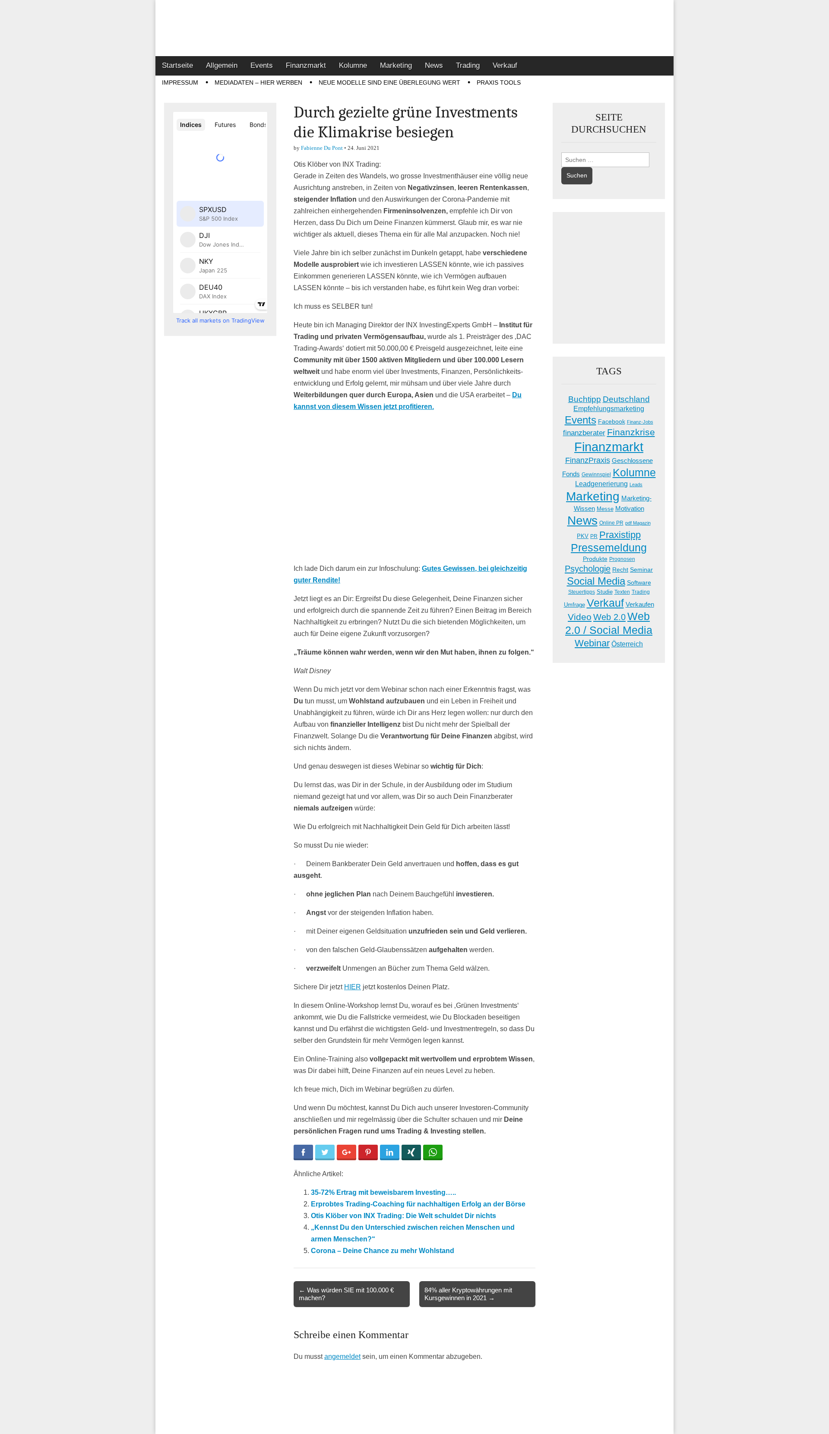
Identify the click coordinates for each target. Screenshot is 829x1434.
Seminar (641, 570)
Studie (605, 592)
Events (261, 65)
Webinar (592, 643)
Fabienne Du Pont (322, 148)
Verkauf (505, 65)
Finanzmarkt (306, 65)
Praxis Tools (499, 82)
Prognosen (622, 559)
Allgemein (221, 65)
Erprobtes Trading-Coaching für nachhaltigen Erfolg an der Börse (418, 1204)
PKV (583, 536)
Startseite (177, 65)
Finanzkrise (631, 432)
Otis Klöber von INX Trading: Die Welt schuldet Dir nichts (403, 1215)
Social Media (596, 581)
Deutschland (626, 399)
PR (594, 536)
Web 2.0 (609, 617)
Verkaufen (640, 604)
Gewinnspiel (596, 474)
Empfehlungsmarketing (608, 408)
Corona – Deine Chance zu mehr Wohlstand (382, 1250)
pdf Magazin (638, 522)
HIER (352, 987)
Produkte (595, 558)
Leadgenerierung (601, 483)
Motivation (629, 508)
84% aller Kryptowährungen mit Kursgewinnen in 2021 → (468, 1293)
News (434, 65)
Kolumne (353, 65)
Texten (622, 592)
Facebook (611, 421)
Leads (636, 484)
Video (580, 617)
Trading (468, 65)
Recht (620, 569)
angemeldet (342, 1356)
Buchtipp (584, 399)
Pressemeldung (609, 548)
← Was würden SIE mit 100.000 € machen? (346, 1293)
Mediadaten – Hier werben (258, 82)
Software (639, 582)
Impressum (180, 82)
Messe (605, 509)
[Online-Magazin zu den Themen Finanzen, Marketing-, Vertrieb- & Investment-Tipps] (414, 28)
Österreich (627, 644)
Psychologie (588, 568)
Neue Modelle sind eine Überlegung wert (389, 82)
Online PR (611, 523)
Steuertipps (581, 592)
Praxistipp (620, 534)
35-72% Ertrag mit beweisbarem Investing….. (383, 1192)
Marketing (396, 65)
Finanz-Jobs (640, 421)
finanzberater (584, 433)
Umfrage (574, 605)
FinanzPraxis (587, 460)
